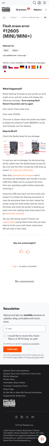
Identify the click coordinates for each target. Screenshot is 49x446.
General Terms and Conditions (16, 370)
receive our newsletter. (31, 344)
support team (9, 222)
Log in (15, 266)
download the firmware (23, 175)
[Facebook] (16, 417)
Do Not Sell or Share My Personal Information (22, 392)
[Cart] (44, 2)
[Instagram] (22, 417)
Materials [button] (38, 9)
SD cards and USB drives (21, 170)
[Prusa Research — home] (6, 9)
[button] (5, 67)
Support (13, 17)
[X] (27, 417)
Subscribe (12, 349)
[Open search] (34, 2)
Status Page (8, 389)
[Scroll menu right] (46, 9)
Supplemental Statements (14, 395)
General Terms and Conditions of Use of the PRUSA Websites (22, 374)
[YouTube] (32, 417)
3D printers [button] (22, 9)
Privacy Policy (17, 357)
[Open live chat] (42, 439)
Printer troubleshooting (30, 17)
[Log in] (39, 2)
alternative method (14, 213)
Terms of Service (32, 357)
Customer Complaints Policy (15, 386)
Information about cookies (14, 382)
